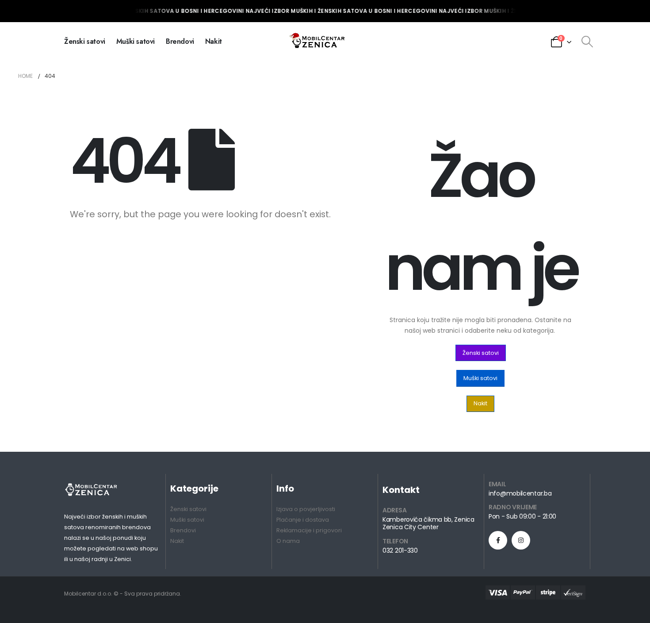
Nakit (213, 41)
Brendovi (180, 41)
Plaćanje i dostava (302, 519)
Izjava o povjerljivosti (305, 509)
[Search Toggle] (587, 41)
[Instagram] (521, 540)
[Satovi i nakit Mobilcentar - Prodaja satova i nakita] (318, 41)
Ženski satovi (84, 41)
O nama (288, 541)
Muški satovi (135, 41)
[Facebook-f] (498, 540)
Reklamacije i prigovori (309, 530)
